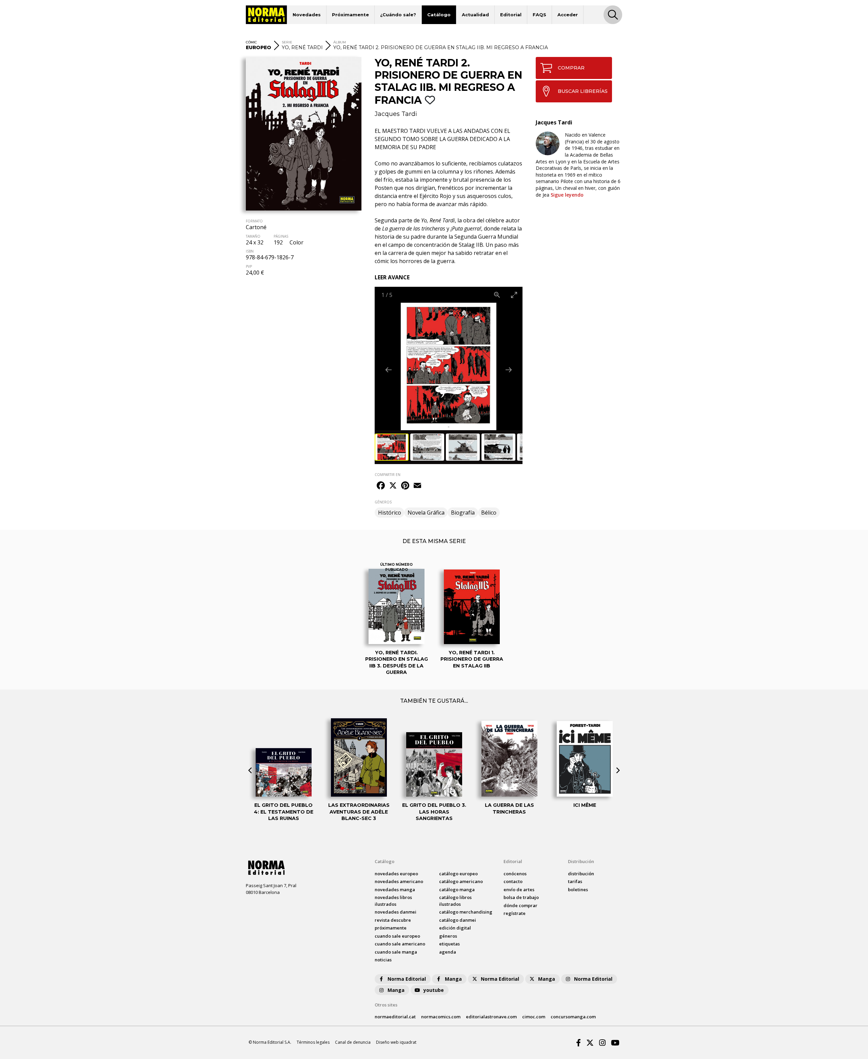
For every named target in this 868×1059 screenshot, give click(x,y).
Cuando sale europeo (397, 936)
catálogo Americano (461, 881)
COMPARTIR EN (387, 474)
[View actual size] (497, 295)
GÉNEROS (383, 502)
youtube (433, 990)
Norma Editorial (407, 979)
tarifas (575, 881)
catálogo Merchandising (465, 912)
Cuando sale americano (400, 944)
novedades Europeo (396, 874)
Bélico (488, 512)
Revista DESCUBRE (393, 920)
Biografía (463, 512)
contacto (513, 881)
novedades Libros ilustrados (393, 900)
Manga (453, 979)
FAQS (539, 14)
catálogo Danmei (457, 920)
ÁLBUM (339, 42)
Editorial (510, 14)
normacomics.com (440, 1017)
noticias (383, 960)
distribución (581, 874)
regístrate (515, 913)
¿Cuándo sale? (398, 14)
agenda (447, 952)
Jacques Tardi (396, 114)
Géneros (448, 936)
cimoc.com (533, 1017)
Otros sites (386, 1005)
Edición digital (455, 928)
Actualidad (475, 14)
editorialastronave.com (491, 1017)
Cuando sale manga (396, 952)
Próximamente (350, 14)
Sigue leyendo (567, 195)
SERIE (287, 42)
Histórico (389, 512)
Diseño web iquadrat (396, 1042)
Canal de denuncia (353, 1042)
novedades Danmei (395, 912)
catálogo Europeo (458, 874)
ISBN (250, 251)
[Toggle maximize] (514, 295)
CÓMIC (251, 42)
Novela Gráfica (426, 512)
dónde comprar (520, 905)
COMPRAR (571, 68)
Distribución (581, 861)
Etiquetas (449, 944)
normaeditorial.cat (395, 1017)
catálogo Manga (457, 889)
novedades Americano (399, 881)
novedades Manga (395, 889)
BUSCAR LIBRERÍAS (583, 91)
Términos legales (313, 1042)
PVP (249, 266)
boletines (578, 889)
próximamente (391, 928)
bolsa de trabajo (521, 897)
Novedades (307, 14)
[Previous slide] (388, 369)
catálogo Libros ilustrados (455, 900)
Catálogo (439, 14)
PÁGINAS (281, 236)
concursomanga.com (573, 1017)
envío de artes (519, 889)
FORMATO (254, 221)
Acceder (567, 14)
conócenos (515, 874)
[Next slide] (508, 369)
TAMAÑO (253, 236)
